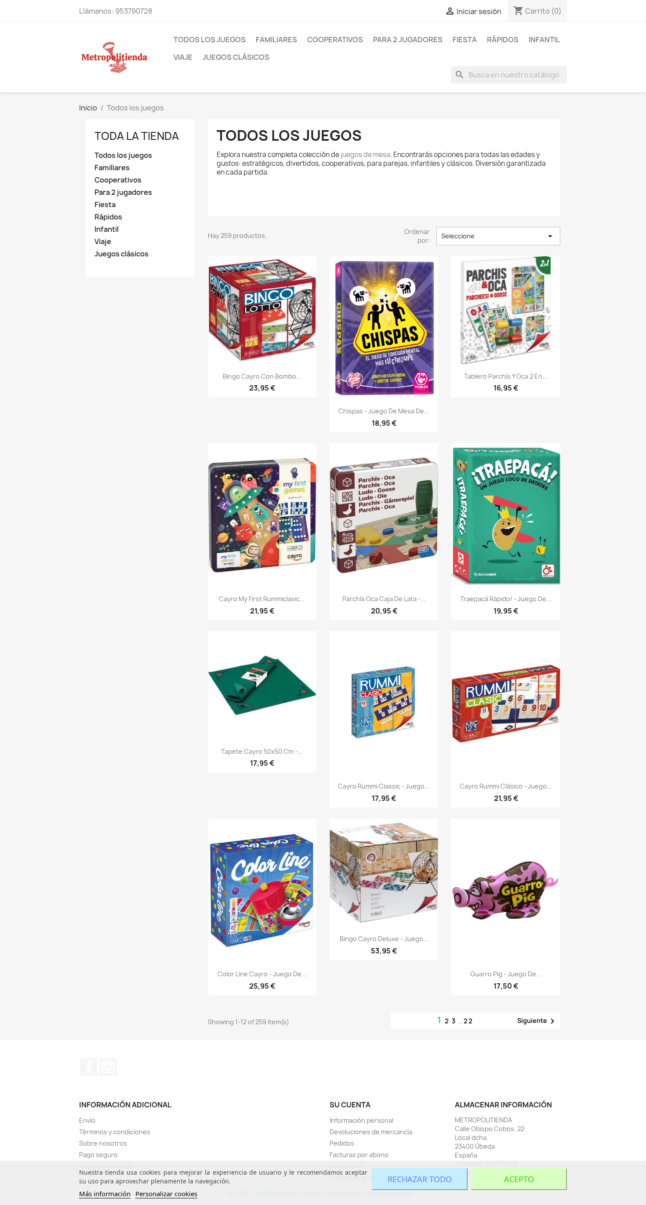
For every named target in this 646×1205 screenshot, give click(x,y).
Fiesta (465, 39)
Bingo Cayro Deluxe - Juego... (384, 939)
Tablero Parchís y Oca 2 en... (506, 376)
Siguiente (537, 1021)
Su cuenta (350, 1105)
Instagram (108, 1067)
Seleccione (498, 236)
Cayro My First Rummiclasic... (262, 599)
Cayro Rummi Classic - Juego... (384, 786)
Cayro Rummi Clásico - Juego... (506, 786)
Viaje (183, 57)
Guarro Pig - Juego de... (505, 974)
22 (468, 1021)
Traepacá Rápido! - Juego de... (506, 599)
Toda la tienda (136, 135)
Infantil (544, 39)
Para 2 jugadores (408, 39)
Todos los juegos (210, 39)
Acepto (519, 1179)
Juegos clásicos (236, 57)
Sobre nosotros (103, 1143)
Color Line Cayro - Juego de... (262, 974)
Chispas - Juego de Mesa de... (383, 411)
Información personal (361, 1120)
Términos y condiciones (114, 1132)
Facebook (89, 1067)
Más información (105, 1193)
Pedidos (342, 1143)
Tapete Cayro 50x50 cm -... (262, 751)
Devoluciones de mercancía (371, 1132)
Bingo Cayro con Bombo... (262, 376)
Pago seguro (98, 1154)
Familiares (276, 39)
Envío (87, 1120)
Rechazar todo (420, 1179)
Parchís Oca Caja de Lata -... (384, 599)
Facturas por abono (359, 1154)
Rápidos (503, 39)
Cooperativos (335, 39)
